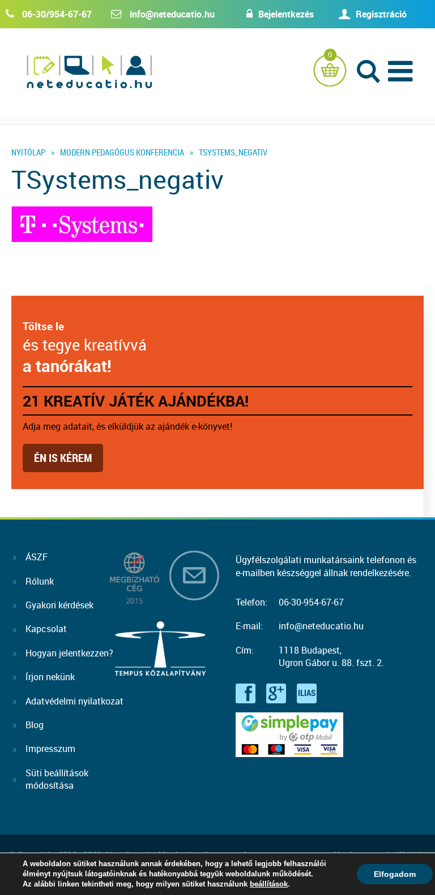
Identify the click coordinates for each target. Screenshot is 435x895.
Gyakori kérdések (59, 605)
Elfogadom (395, 874)
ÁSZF (36, 557)
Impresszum (50, 748)
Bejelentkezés (286, 14)
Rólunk (39, 581)
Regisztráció (381, 14)
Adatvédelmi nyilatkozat (74, 701)
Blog (34, 725)
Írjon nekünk (50, 677)
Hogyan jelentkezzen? (69, 653)
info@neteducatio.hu (172, 14)
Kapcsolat (46, 628)
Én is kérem (63, 457)
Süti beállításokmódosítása (56, 779)
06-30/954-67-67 (57, 14)
